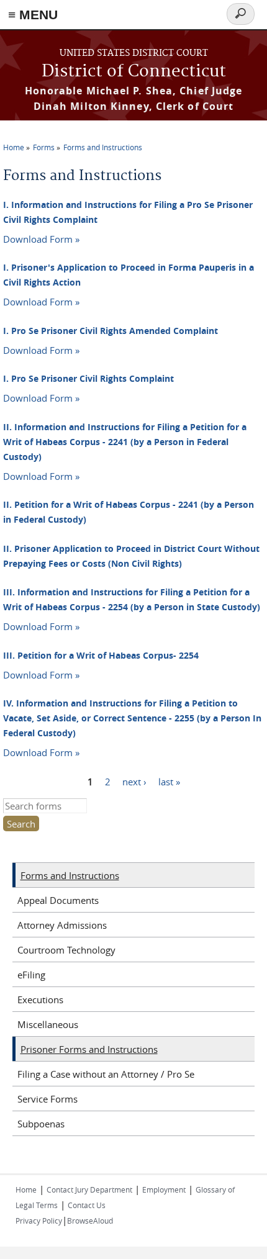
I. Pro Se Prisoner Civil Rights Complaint (88, 378)
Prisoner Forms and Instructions (89, 1049)
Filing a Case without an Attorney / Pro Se (105, 1074)
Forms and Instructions (102, 147)
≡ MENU (33, 14)
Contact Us (87, 1205)
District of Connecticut (134, 71)
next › (134, 781)
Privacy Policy (39, 1220)
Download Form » (41, 239)
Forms (44, 147)
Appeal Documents (58, 900)
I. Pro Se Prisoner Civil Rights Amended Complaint (110, 330)
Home (13, 147)
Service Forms (47, 1099)
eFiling (31, 974)
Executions (40, 999)
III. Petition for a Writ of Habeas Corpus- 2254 (101, 655)
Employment (164, 1189)
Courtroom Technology (66, 950)
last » (169, 781)
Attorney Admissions (62, 925)
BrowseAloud (90, 1220)
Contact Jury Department (89, 1189)
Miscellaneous (47, 1024)
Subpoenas (41, 1123)
